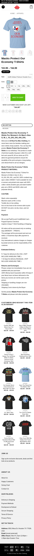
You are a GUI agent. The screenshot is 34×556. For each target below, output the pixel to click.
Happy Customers (7, 481)
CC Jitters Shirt (8, 412)
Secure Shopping (7, 511)
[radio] (8, 82)
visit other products (21, 294)
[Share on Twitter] (10, 111)
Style (2, 77)
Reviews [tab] (5, 128)
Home (12, 13)
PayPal (11, 219)
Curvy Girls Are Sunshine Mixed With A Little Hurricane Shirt (8, 440)
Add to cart (17, 97)
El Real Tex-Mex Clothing (19, 553)
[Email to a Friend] (13, 111)
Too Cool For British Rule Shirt (25, 413)
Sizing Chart (5, 485)
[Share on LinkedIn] (20, 111)
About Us (4, 478)
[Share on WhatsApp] (3, 111)
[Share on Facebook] (6, 111)
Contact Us (5, 489)
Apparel (20, 13)
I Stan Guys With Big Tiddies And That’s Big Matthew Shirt (25, 439)
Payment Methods (7, 503)
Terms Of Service (7, 514)
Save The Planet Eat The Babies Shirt (25, 386)
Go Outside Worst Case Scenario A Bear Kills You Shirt (8, 386)
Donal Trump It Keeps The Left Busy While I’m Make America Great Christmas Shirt (9, 358)
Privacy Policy (6, 518)
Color (3, 81)
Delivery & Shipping (8, 500)
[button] (3, 7)
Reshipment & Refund (8, 507)
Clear (31, 74)
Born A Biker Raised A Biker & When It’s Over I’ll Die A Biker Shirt (25, 328)
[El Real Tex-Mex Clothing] (17, 7)
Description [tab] (7, 125)
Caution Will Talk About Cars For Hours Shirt (9, 327)
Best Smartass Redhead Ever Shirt (25, 355)
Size (2, 87)
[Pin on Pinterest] (16, 111)
